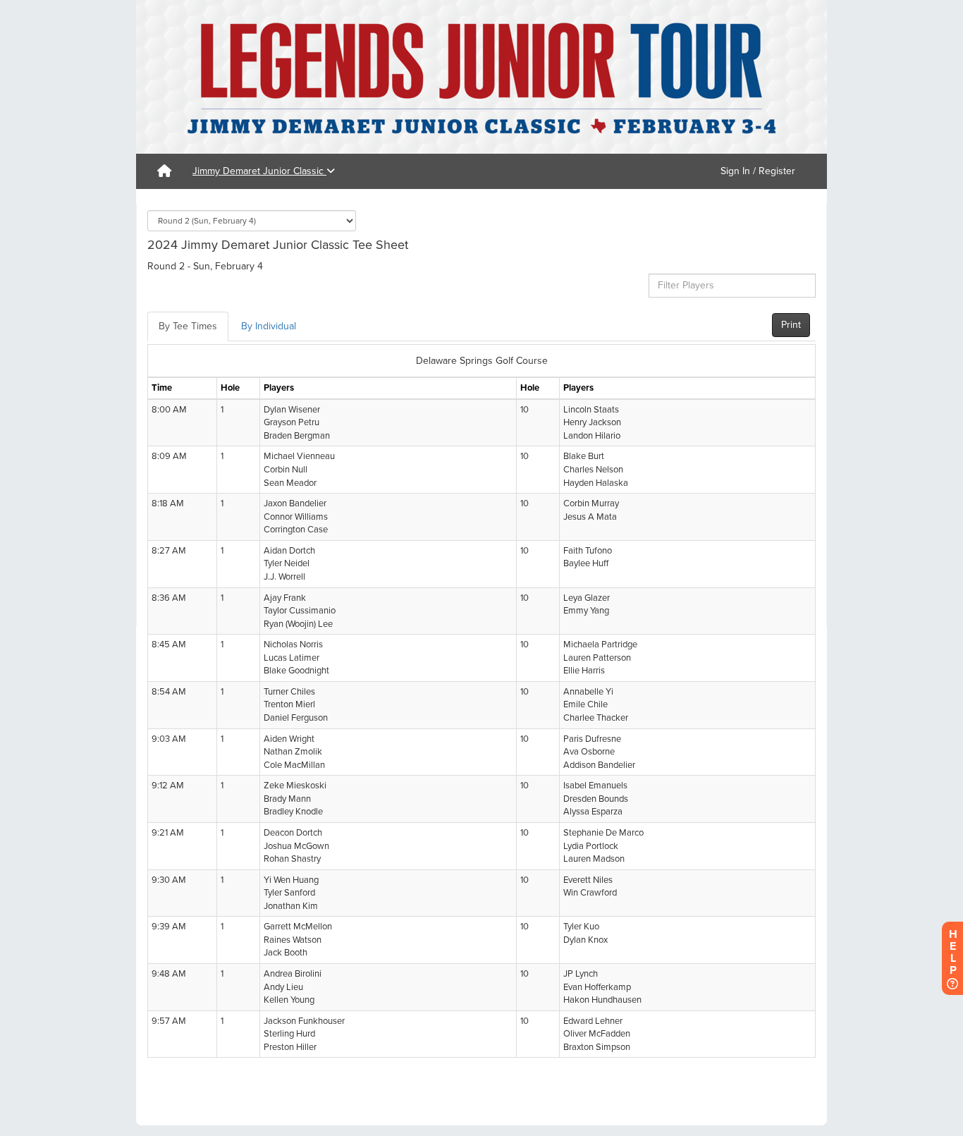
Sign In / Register (757, 171)
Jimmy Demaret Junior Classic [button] (259, 171)
